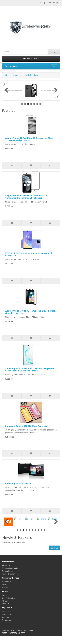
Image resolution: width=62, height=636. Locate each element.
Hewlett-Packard (31, 75)
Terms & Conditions (10, 574)
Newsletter (6, 620)
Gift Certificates (8, 598)
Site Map (5, 587)
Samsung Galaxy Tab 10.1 (19, 483)
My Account (7, 611)
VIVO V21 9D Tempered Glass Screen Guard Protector (28, 254)
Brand (15, 75)
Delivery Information (10, 568)
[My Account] (45, 3)
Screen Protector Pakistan (22, 630)
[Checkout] (57, 3)
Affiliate (5, 601)
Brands (5, 595)
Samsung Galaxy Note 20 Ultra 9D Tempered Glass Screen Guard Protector (29, 369)
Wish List (5, 617)
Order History (8, 614)
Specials (5, 604)
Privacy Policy (7, 571)
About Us (6, 565)
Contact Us (6, 582)
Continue (54, 548)
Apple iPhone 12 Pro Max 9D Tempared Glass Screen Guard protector (29, 139)
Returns (5, 584)
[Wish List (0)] (50, 3)
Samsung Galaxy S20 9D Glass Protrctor (26, 425)
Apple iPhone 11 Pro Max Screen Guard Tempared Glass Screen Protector (26, 196)
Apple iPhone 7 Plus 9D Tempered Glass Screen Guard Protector (30, 312)
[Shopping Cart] (54, 3)
